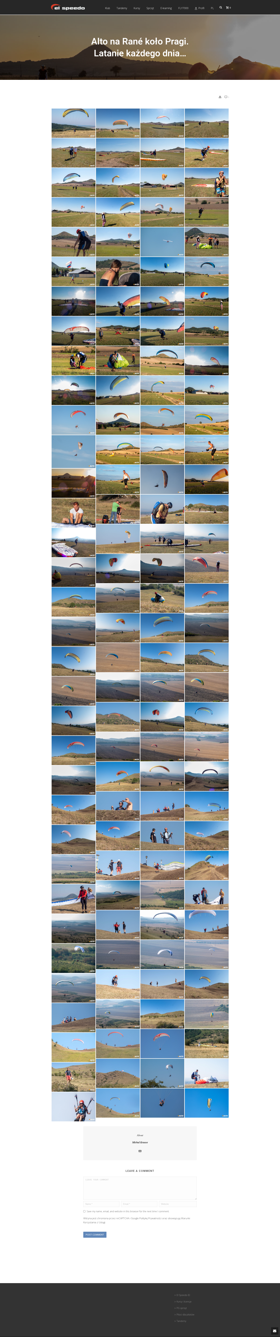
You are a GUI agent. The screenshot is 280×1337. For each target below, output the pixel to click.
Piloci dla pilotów (185, 1314)
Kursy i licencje (184, 1301)
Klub (107, 8)
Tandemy (122, 8)
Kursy (137, 8)
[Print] (220, 96)
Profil (201, 8)
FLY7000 (183, 8)
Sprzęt (150, 8)
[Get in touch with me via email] (140, 1151)
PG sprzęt (182, 1308)
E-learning (166, 8)
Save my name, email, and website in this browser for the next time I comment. (128, 1211)
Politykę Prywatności (150, 1218)
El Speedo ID (183, 1295)
